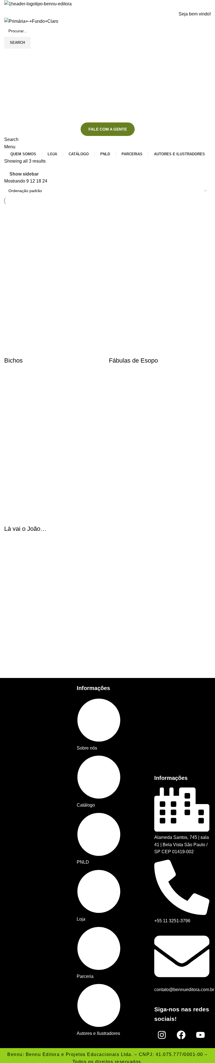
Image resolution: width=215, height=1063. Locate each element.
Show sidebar (24, 174)
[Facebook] (181, 1035)
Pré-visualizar (11, 349)
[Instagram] (162, 1035)
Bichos (13, 360)
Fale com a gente (107, 129)
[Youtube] (200, 1035)
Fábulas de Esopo (133, 360)
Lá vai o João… (25, 528)
